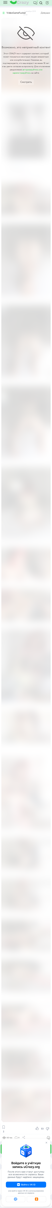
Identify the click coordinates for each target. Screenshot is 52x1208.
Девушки (45, 13)
